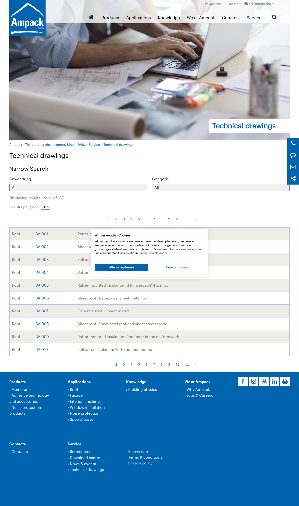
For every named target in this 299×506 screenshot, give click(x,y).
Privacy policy (140, 463)
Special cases (82, 419)
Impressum (138, 451)
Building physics (142, 389)
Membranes (21, 389)
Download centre (85, 457)
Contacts (231, 17)
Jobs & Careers (200, 395)
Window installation (87, 407)
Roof (74, 389)
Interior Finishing (85, 401)
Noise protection (85, 413)
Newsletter (212, 4)
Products (110, 17)
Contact (234, 4)
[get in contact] (293, 155)
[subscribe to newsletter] (293, 167)
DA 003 (42, 259)
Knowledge (169, 17)
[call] (293, 143)
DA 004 (42, 272)
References (80, 451)
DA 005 (42, 285)
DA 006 (42, 298)
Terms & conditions (145, 457)
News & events (83, 463)
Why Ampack (198, 389)
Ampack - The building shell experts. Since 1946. (47, 144)
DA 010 (42, 349)
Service (254, 17)
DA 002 (42, 246)
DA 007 (42, 311)
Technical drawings (118, 144)
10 (178, 219)
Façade (76, 395)
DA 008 (42, 323)
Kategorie (160, 179)
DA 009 (42, 336)
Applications (138, 17)
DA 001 (42, 234)
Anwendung (20, 179)
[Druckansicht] (285, 381)
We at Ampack (201, 17)
